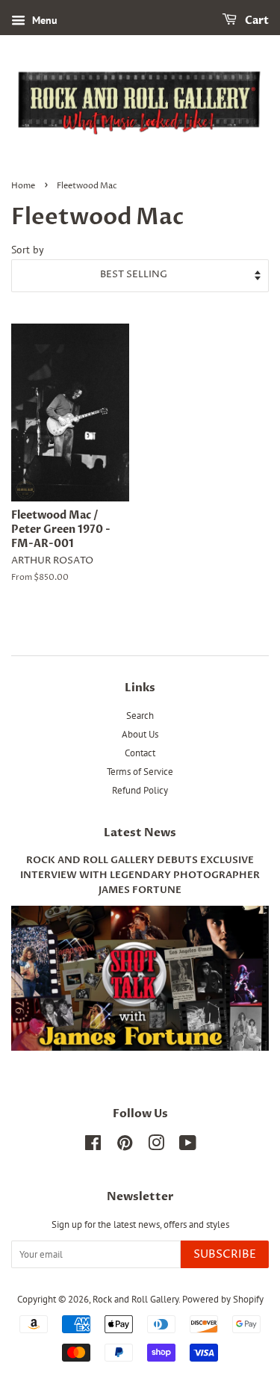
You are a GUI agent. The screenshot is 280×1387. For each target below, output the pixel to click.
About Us (140, 734)
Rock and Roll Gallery (135, 1299)
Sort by (27, 249)
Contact (140, 753)
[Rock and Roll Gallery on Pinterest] (124, 1146)
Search (140, 715)
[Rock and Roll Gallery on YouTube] (187, 1146)
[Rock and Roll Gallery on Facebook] (93, 1146)
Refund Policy (140, 790)
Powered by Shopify (223, 1299)
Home (23, 185)
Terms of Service (140, 771)
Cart (256, 20)
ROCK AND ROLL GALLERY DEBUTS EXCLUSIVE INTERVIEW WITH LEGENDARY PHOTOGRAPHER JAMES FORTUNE (140, 875)
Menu (43, 20)
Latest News (140, 832)
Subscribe (224, 1254)
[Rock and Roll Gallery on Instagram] (156, 1146)
